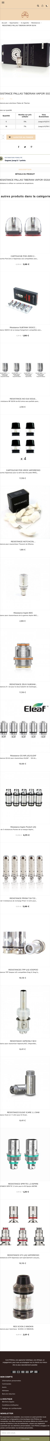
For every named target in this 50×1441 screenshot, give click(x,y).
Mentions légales (8, 1402)
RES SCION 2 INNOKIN (23, 1327)
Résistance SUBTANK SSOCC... (23, 328)
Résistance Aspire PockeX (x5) (23, 827)
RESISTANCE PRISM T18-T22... (23, 898)
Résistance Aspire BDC (23, 613)
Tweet (25, 147)
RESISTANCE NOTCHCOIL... (23, 542)
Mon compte (6, 1377)
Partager (19, 147)
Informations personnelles (11, 1381)
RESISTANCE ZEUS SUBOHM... (23, 684)
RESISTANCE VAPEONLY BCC (23, 1041)
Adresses (5, 1391)
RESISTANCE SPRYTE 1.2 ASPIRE (23, 1184)
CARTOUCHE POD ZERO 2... (23, 256)
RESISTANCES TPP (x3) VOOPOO (23, 970)
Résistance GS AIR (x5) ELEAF (23, 756)
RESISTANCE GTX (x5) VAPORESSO (23, 1255)
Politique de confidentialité (11, 1408)
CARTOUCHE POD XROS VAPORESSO (23, 470)
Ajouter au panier (23, 137)
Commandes (6, 1384)
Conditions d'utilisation (10, 1405)
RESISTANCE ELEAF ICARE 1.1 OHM (23, 1112)
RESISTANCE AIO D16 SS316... (23, 399)
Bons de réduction (8, 1394)
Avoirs (4, 1387)
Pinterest (31, 147)
